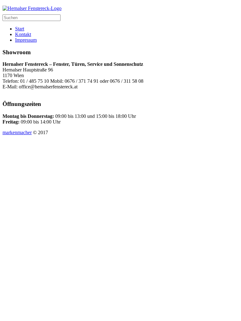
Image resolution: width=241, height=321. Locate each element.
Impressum (26, 40)
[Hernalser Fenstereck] (32, 8)
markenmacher (17, 132)
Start (19, 28)
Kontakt (23, 34)
